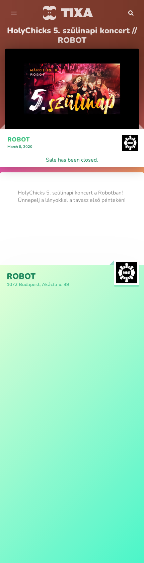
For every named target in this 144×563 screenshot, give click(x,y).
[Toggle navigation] (13, 13)
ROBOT (18, 139)
